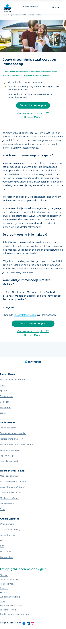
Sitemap (4, 575)
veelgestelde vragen (25, 315)
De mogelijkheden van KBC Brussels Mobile (23, 15)
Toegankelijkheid (8, 610)
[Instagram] (32, 623)
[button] (53, 7)
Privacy (3, 592)
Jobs (2, 601)
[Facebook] (24, 623)
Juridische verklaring (10, 597)
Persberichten (7, 584)
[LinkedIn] (28, 623)
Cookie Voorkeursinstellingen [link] (14, 614)
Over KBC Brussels (9, 579)
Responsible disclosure (11, 605)
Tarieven (4, 588)
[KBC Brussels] (7, 6)
